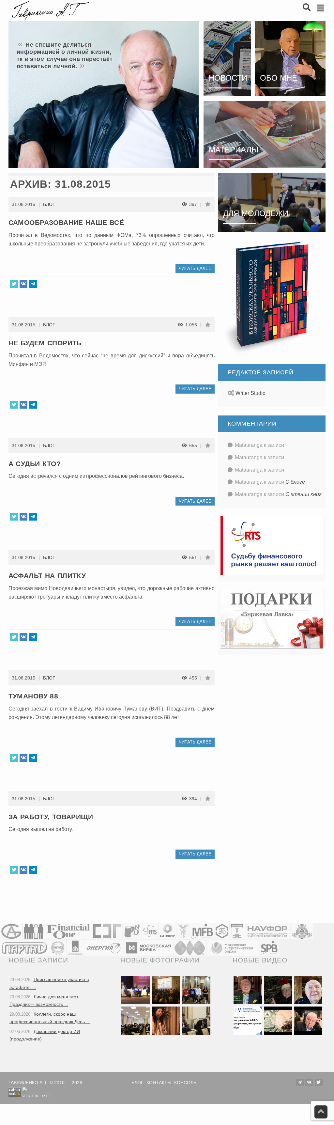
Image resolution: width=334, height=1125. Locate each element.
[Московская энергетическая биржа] (232, 947)
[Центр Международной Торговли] (190, 947)
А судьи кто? (34, 463)
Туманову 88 (33, 696)
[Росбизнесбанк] (132, 931)
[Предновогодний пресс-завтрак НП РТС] (166, 1020)
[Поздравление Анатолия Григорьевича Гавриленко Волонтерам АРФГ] (278, 989)
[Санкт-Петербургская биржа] (268, 947)
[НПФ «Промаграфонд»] (57, 947)
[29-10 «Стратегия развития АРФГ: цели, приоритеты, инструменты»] (248, 1020)
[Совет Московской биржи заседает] (196, 1020)
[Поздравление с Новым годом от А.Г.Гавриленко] (248, 989)
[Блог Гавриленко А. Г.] (49, 10)
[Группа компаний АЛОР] (11, 931)
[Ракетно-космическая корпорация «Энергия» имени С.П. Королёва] (103, 947)
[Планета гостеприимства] (302, 931)
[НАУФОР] (267, 931)
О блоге (295, 482)
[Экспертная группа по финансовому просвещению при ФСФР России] (106, 931)
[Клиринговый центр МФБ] (202, 931)
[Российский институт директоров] (75, 947)
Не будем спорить (45, 343)
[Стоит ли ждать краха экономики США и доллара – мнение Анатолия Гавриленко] (278, 1020)
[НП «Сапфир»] (167, 931)
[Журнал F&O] (68, 931)
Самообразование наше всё (66, 222)
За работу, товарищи (50, 816)
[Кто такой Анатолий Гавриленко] (308, 1020)
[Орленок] (196, 989)
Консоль (185, 1082)
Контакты (158, 1082)
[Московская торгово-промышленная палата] (237, 931)
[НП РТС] (150, 931)
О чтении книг (303, 494)
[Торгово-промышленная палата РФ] (183, 931)
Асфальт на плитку (47, 575)
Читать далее (195, 268)
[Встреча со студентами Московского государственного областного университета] (135, 1020)
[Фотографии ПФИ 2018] (135, 989)
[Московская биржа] (148, 947)
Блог (49, 204)
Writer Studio (250, 393)
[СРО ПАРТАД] (24, 947)
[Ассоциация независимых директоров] (34, 931)
